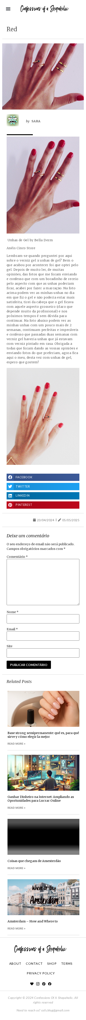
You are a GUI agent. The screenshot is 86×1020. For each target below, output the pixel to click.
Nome (13, 612)
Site (9, 646)
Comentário (17, 556)
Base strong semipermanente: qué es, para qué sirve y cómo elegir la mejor (43, 735)
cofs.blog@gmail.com (55, 1010)
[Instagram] (37, 984)
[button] (8, 9)
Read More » (16, 743)
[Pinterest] (43, 984)
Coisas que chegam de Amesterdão (34, 861)
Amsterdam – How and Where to (32, 921)
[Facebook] (49, 984)
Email (12, 629)
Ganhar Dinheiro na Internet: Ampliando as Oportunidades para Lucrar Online (40, 799)
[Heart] (32, 984)
